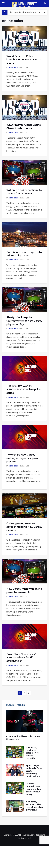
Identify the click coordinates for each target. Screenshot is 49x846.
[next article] (39, 12)
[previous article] (44, 12)
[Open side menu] (3, 3)
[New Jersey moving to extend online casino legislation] (15, 752)
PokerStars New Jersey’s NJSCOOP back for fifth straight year (21, 657)
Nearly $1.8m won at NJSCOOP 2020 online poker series (23, 389)
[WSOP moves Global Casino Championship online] (24, 107)
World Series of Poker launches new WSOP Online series (23, 60)
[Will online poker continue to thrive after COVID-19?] (24, 172)
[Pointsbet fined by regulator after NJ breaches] (24, 721)
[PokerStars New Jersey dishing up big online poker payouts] (24, 437)
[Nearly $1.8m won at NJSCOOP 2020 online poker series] (24, 368)
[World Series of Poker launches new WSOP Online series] (24, 38)
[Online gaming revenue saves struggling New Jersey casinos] (24, 505)
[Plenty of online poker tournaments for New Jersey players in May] (24, 299)
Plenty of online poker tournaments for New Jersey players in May (24, 321)
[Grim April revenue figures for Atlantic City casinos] (24, 234)
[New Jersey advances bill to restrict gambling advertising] (15, 806)
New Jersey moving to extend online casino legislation (32, 752)
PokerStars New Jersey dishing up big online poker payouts (23, 458)
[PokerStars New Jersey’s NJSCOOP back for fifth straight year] (24, 636)
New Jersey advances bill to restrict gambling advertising (34, 806)
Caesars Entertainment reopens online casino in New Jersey (33, 789)
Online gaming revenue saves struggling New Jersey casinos (24, 527)
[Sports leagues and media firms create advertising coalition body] (15, 770)
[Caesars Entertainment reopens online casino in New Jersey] (15, 788)
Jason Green (13, 67)
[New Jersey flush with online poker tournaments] (24, 571)
